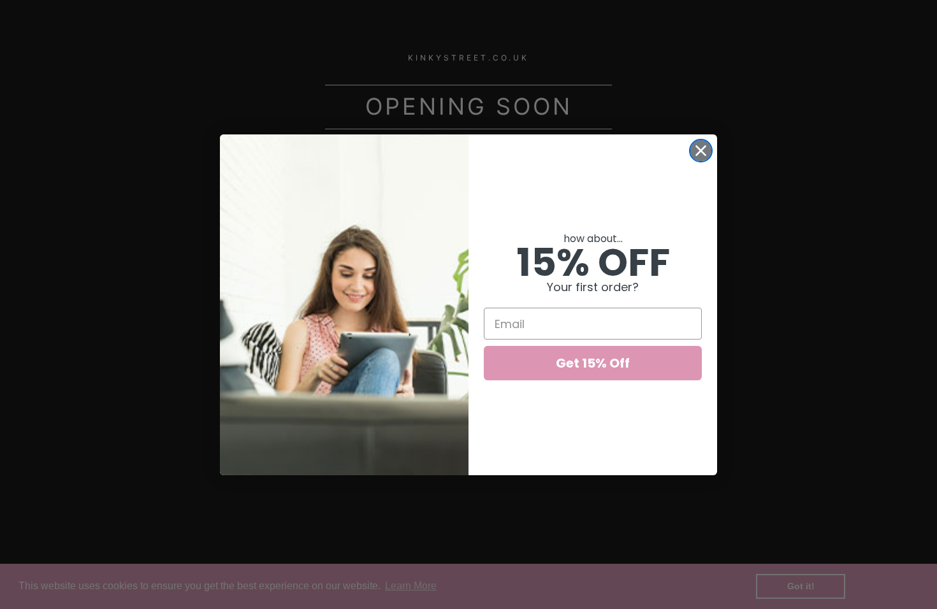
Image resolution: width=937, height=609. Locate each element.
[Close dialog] (701, 151)
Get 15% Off (593, 363)
